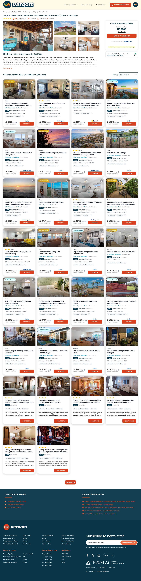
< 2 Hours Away (47, 557)
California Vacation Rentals (15, 504)
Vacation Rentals (28, 554)
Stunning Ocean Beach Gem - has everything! (52, 104)
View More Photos (10, 48)
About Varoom (66, 556)
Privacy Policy (110, 547)
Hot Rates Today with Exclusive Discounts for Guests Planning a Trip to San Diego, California (18, 401)
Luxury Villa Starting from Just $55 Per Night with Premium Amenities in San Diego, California (18, 451)
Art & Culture (46, 541)
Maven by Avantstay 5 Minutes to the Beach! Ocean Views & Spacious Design (87, 104)
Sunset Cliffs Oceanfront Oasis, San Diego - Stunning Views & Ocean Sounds (18, 203)
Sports (25, 538)
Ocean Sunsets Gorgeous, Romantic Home (52, 154)
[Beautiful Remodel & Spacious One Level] (87, 336)
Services (25, 541)
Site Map (112, 567)
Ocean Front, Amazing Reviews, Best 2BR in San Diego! (121, 104)
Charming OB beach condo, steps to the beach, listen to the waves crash (121, 203)
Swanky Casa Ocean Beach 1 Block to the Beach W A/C (121, 302)
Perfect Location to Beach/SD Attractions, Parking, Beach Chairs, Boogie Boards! (18, 104)
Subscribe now (128, 543)
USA (19, 12)
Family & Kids (46, 544)
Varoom (93, 571)
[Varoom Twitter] (93, 555)
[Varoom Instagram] (98, 555)
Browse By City (8, 554)
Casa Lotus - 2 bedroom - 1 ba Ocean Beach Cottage (53, 352)
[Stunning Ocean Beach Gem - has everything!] (53, 89)
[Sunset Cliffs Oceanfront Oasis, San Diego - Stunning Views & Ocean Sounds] (19, 188)
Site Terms (102, 567)
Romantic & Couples (68, 541)
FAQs (63, 562)
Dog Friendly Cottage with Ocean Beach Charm (85, 253)
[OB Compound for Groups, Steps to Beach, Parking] (19, 237)
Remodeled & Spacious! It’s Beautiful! (121, 252)
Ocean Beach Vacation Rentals (16, 501)
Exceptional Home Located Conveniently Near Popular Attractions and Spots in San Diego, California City (52, 401)
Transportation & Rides (10, 541)
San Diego (34, 12)
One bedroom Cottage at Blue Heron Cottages (121, 352)
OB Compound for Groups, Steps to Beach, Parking (18, 253)
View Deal (26, 124)
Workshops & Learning (10, 535)
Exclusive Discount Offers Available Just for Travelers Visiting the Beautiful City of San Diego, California (121, 401)
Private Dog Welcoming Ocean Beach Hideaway (19, 352)
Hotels (25, 559)
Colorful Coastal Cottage (116, 153)
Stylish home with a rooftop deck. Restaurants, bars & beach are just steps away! (52, 302)
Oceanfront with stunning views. (51, 202)
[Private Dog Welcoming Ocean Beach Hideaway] (19, 336)
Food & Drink (27, 544)
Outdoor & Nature (47, 535)
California (26, 12)
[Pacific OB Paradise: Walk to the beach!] (87, 287)
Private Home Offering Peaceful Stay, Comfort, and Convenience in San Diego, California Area (87, 401)
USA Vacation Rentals (14, 507)
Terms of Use (122, 547)
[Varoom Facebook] (87, 555)
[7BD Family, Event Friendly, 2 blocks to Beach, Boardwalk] (87, 188)
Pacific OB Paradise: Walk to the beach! (85, 302)
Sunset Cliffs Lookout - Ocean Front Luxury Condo (18, 154)
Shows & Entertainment (10, 544)
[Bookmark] (5, 23)
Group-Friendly (66, 544)
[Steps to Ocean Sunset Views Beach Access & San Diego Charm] (87, 138)
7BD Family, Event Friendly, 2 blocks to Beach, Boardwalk (87, 203)
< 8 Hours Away (47, 565)
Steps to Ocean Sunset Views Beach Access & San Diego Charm (87, 154)
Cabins (25, 562)
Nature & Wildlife (8, 559)
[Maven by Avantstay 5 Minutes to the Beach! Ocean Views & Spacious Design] (87, 89)
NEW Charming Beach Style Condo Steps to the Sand (18, 302)
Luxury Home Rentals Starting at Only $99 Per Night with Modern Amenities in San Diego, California (53, 451)
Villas (24, 557)
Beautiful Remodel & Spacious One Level (86, 352)
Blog (63, 559)
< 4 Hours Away (47, 559)
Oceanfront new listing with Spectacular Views (49, 253)
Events (44, 538)
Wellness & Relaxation (10, 562)
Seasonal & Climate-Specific (12, 557)
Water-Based (27, 535)
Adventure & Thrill (8, 538)
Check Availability (122, 36)
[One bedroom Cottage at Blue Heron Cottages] (122, 336)
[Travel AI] (97, 562)
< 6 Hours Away (47, 562)
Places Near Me (47, 554)
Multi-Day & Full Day (68, 538)
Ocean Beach (43, 12)
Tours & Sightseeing (68, 535)
